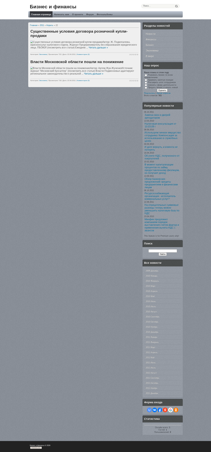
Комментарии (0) (83, 54)
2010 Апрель (152, 291)
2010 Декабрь (152, 332)
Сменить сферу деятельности (162, 85)
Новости (150, 33)
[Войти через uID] (149, 410)
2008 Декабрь (152, 271)
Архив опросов (164, 93)
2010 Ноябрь (151, 327)
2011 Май (150, 357)
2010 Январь (151, 276)
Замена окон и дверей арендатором (157, 116)
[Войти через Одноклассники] (176, 410)
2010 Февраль (152, 281)
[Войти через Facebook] (160, 410)
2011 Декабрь (152, 393)
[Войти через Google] (170, 409)
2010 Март (150, 286)
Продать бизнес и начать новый (163, 87)
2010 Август (151, 311)
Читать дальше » (98, 47)
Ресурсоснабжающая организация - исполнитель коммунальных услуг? (160, 196)
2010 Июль (151, 306)
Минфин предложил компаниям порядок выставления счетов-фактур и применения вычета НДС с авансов (162, 225)
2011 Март (150, 347)
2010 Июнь (151, 301)
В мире (150, 56)
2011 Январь (151, 337)
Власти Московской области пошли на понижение (76, 62)
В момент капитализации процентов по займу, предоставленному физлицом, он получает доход (162, 168)
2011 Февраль (152, 342)
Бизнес (150, 45)
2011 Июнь (151, 362)
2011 (42, 25)
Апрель (49, 25)
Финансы (151, 39)
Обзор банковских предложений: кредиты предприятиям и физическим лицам (161, 183)
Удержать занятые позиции (160, 80)
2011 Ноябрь (151, 388)
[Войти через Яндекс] (165, 410)
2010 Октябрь (152, 322)
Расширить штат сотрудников (162, 82)
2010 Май (150, 296)
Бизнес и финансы (53, 6)
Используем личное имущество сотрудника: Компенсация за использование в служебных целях (163, 136)
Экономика (43, 54)
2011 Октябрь (152, 383)
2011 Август (151, 373)
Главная (34, 25)
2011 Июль (151, 367)
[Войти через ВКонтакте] (154, 410)
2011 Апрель (151, 352)
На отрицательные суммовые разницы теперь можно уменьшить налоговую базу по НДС (162, 209)
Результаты (149, 93)
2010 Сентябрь (152, 316)
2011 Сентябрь (152, 378)
